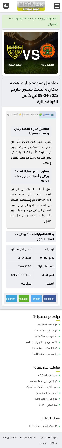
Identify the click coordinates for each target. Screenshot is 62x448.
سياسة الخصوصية (48, 437)
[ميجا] (31, 6)
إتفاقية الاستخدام (28, 437)
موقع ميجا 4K (9, 437)
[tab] (47, 114)
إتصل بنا (42, 443)
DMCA (53, 443)
